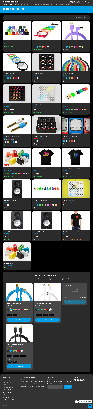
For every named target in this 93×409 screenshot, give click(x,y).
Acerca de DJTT (7, 382)
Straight (9, 314)
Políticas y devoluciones (8, 389)
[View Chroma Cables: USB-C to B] (47, 292)
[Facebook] (75, 380)
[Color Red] (22, 310)
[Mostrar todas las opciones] (87, 109)
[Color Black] (8, 310)
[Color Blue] (11, 310)
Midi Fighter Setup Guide (9, 399)
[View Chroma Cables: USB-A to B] (19, 292)
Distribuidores (6, 384)
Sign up (68, 386)
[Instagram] (78, 380)
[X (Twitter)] (80, 380)
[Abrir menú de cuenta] (85, 1)
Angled (15, 314)
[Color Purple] (19, 310)
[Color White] (25, 310)
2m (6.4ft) (52, 314)
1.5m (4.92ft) (38, 314)
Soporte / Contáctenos (8, 379)
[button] (85, 17)
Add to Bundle (19, 319)
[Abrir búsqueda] (82, 1)
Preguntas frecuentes (8, 387)
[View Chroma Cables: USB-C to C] (19, 333)
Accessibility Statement (8, 397)
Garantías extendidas (8, 392)
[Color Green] (14, 310)
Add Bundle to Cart (74, 301)
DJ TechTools (9, 405)
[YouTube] (83, 380)
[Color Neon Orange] (16, 310)
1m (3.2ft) (45, 314)
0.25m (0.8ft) (22, 356)
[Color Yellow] (27, 310)
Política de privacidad (8, 394)
